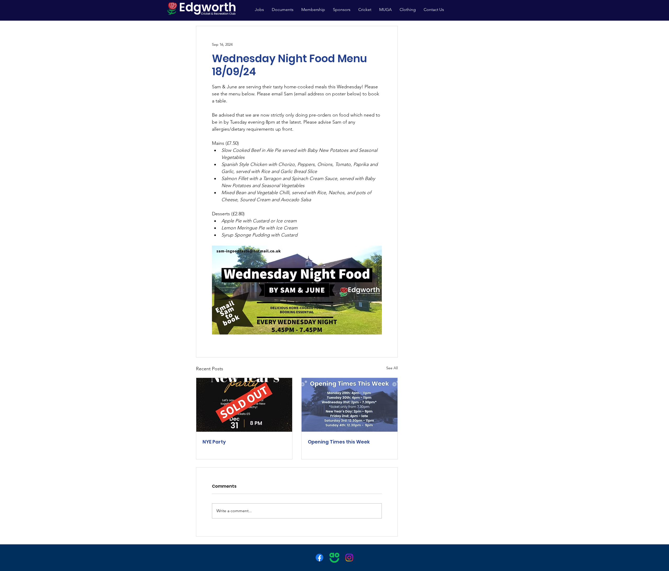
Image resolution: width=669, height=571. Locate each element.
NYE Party (214, 442)
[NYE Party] (244, 405)
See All (392, 368)
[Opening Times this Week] (349, 405)
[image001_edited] (334, 557)
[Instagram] (349, 557)
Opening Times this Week (339, 442)
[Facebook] (319, 557)
